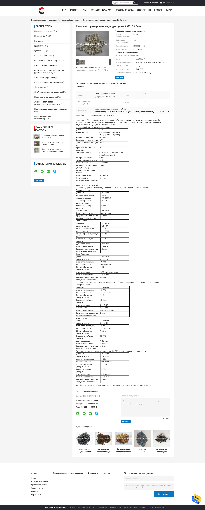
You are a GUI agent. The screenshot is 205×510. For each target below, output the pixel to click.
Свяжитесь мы (144, 10)
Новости (158, 10)
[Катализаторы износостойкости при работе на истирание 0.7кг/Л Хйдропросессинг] (123, 438)
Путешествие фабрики (101, 10)
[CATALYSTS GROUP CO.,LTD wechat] (50, 171)
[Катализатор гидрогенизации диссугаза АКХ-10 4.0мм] (92, 44)
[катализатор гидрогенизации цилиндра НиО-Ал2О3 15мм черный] (84, 438)
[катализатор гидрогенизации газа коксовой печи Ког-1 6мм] (103, 438)
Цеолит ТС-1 (40, 51)
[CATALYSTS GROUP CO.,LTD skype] (56, 171)
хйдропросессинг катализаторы (115, 385)
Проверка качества (124, 10)
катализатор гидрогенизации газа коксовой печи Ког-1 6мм (104, 450)
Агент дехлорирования (44, 77)
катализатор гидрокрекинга (139, 385)
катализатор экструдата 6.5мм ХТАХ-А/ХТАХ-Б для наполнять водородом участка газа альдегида (162, 450)
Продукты (74, 10)
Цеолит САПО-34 (41, 46)
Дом (64, 10)
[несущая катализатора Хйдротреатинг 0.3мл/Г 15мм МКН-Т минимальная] (142, 438)
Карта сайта (36, 495)
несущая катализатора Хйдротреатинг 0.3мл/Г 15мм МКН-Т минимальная (142, 450)
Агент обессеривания (44, 65)
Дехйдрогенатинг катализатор (48, 92)
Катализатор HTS (42, 56)
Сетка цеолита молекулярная (47, 60)
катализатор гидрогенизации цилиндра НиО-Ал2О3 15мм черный (84, 450)
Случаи (169, 10)
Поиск (136, 3)
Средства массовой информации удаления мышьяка (49, 71)
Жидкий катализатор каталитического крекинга (46, 103)
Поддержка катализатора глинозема (50, 109)
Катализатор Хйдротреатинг (70, 20)
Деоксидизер (40, 87)
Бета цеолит (40, 41)
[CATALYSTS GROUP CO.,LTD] (41, 10)
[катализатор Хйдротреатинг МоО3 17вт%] (36, 136)
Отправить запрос (150, 3)
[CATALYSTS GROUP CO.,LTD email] (37, 171)
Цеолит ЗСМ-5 (40, 36)
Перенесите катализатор (45, 97)
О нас (85, 10)
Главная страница (38, 20)
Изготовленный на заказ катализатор (45, 117)
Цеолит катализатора (44, 31)
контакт (119, 77)
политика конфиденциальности (55, 507)
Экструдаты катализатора (90, 385)
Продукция (52, 20)
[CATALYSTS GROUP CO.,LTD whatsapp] (44, 171)
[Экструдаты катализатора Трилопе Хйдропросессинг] (36, 150)
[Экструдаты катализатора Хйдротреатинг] (36, 143)
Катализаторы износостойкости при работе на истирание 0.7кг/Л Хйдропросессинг (123, 450)
